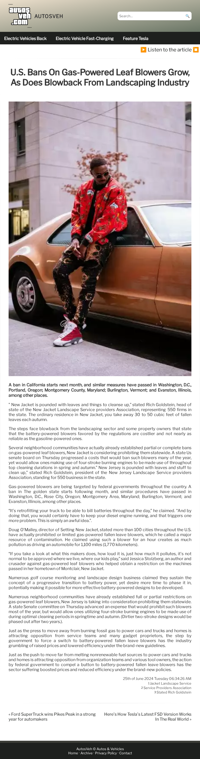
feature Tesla (135, 38)
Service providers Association (167, 688)
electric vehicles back (25, 38)
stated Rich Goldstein (174, 692)
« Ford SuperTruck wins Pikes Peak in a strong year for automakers (52, 717)
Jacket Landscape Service (170, 683)
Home (73, 753)
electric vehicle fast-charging (85, 38)
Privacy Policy (106, 753)
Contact (125, 753)
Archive (86, 753)
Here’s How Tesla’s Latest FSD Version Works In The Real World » (147, 717)
